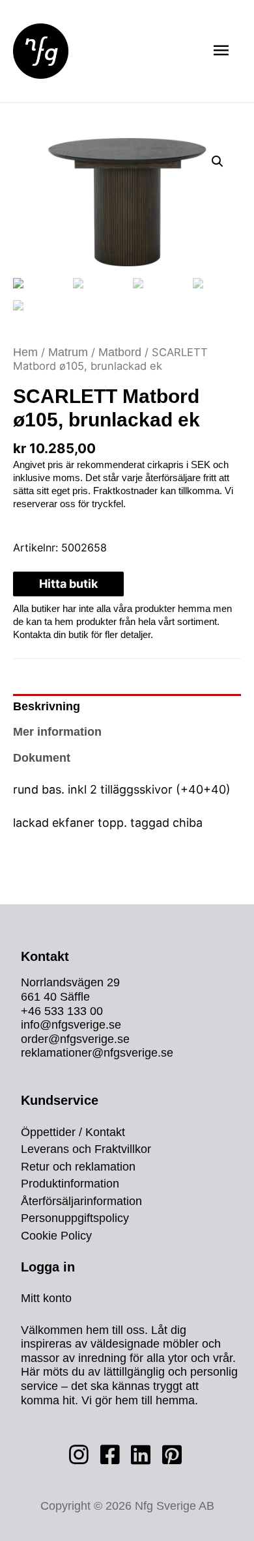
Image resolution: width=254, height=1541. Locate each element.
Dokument (41, 757)
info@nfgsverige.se (71, 1024)
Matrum (68, 352)
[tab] (127, 707)
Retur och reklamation (78, 1167)
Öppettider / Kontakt (73, 1132)
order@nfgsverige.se (75, 1039)
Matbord (119, 352)
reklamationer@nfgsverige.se (97, 1052)
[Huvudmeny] (221, 51)
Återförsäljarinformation (81, 1202)
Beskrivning (46, 706)
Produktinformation (70, 1184)
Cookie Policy (56, 1236)
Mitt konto (46, 1299)
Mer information (57, 731)
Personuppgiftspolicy (75, 1219)
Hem (25, 352)
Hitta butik (68, 583)
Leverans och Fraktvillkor (86, 1150)
